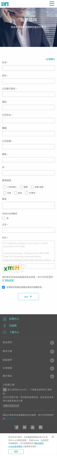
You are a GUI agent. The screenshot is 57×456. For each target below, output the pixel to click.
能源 (20, 193)
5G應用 (32, 193)
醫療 (26, 187)
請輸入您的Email (11, 406)
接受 (16, 451)
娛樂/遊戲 (39, 187)
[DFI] (5, 4)
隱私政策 (9, 280)
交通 (9, 193)
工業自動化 (12, 187)
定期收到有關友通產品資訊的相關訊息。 (25, 287)
